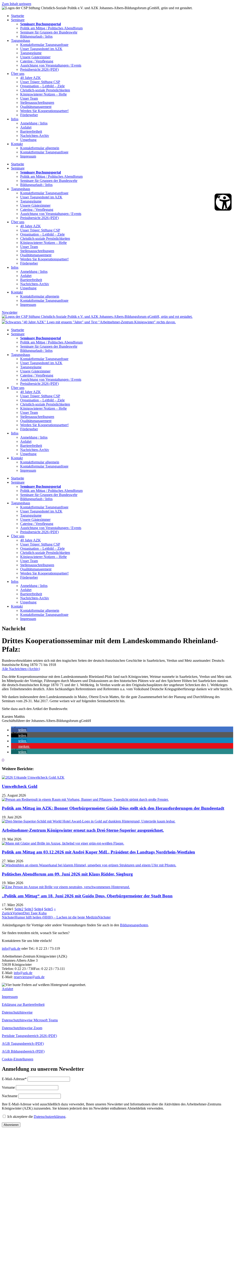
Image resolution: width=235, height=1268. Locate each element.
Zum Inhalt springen (16, 4)
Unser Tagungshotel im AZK (41, 49)
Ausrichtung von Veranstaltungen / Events (50, 65)
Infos (14, 119)
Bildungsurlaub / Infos (36, 36)
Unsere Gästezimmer (35, 57)
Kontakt (17, 144)
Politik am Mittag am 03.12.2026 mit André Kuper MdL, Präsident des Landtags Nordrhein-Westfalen (98, 852)
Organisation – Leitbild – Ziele (42, 86)
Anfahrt (25, 127)
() (3, 760)
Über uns (17, 74)
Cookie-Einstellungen (17, 1059)
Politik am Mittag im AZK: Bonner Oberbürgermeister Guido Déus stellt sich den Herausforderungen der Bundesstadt (113, 808)
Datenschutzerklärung (49, 1117)
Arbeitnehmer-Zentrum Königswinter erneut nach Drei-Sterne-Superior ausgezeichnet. (83, 830)
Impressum (28, 156)
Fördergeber (29, 115)
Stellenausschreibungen (37, 102)
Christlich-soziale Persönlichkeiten (45, 90)
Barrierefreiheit (31, 131)
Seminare (18, 20)
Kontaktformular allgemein (39, 148)
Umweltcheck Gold (19, 786)
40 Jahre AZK (30, 78)
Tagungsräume (31, 53)
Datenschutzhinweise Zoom (22, 1028)
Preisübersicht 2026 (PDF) (39, 69)
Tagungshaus (20, 40)
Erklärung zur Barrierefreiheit (23, 1004)
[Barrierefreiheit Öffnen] (223, 202)
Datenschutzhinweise (17, 1012)
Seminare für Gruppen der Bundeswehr (48, 32)
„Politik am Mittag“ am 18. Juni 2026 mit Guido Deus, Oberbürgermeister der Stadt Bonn (87, 895)
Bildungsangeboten (134, 925)
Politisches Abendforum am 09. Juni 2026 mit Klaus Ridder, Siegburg (67, 874)
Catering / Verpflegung (36, 61)
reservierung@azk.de (29, 977)
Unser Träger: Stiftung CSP (40, 82)
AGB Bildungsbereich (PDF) (23, 1051)
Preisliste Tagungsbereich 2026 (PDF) (29, 1036)
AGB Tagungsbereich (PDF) (23, 1043)
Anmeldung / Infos (34, 123)
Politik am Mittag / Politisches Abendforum (51, 28)
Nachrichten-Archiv (34, 136)
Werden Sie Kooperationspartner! (44, 111)
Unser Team (29, 98)
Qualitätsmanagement (35, 107)
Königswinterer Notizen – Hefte (43, 94)
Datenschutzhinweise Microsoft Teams (30, 1020)
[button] (19, 730)
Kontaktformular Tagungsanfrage (44, 45)
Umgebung (28, 140)
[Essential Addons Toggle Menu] (4, 319)
